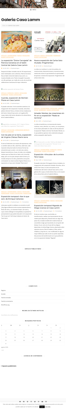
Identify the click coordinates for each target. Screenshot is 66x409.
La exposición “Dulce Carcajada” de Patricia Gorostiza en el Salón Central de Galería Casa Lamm (16, 62)
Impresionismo (5, 193)
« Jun (2, 350)
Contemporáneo (12, 55)
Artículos (4, 55)
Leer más (47, 406)
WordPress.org (5, 305)
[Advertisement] (33, 268)
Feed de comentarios (7, 301)
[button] (33, 10)
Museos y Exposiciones (7, 57)
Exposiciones (26, 55)
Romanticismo (27, 193)
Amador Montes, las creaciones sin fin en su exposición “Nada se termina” (49, 115)
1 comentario (25, 202)
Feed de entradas (6, 297)
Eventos (19, 55)
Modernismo (57, 55)
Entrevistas (10, 93)
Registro (3, 290)
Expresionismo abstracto (22, 130)
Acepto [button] (42, 406)
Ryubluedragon (15, 68)
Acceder (3, 294)
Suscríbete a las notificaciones (9, 315)
